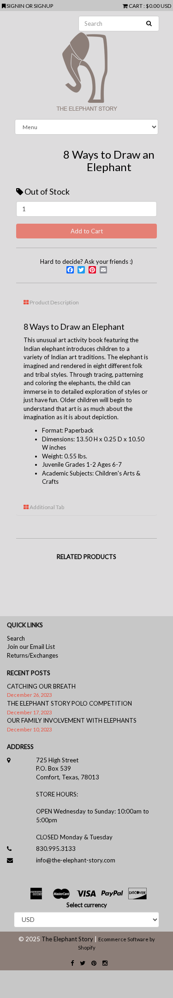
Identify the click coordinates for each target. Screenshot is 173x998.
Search (16, 638)
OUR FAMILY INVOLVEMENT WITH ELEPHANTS (72, 720)
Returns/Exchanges (32, 655)
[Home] (86, 65)
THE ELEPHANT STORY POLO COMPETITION (69, 703)
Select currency (86, 905)
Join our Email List (31, 646)
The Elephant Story (67, 939)
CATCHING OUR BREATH (41, 686)
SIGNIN (15, 5)
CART (135, 5)
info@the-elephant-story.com (75, 860)
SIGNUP (43, 5)
